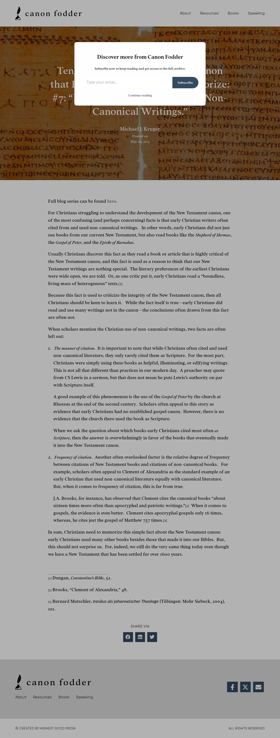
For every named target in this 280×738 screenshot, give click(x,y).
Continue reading (140, 95)
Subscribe (185, 82)
